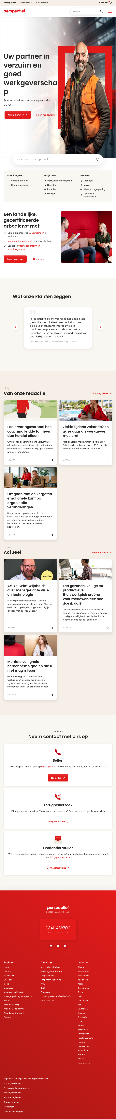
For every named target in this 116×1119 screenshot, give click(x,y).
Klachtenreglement (13, 1097)
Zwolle (81, 1058)
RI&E (43, 988)
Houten (81, 1042)
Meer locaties (84, 1063)
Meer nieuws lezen (102, 552)
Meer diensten (47, 1000)
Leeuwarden (83, 1046)
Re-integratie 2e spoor (52, 971)
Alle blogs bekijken (102, 393)
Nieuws (7, 1000)
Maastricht (83, 1050)
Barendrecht (84, 988)
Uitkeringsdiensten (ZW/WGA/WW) (57, 996)
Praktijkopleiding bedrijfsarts (18, 996)
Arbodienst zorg (11, 1004)
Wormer (81, 1054)
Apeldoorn (83, 979)
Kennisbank (9, 975)
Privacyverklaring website (16, 1088)
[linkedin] (51, 946)
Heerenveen (83, 1033)
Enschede (82, 1017)
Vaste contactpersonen (20, 241)
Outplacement (47, 975)
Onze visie (38, 259)
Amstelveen (83, 975)
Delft (80, 996)
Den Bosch (83, 1000)
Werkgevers (10, 2)
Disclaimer (9, 1106)
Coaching (45, 992)
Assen (80, 984)
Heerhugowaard (85, 1038)
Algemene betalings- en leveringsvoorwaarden (26, 1078)
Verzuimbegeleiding (50, 967)
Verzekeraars (41, 2)
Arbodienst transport (14, 1013)
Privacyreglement (12, 1092)
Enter (80, 1021)
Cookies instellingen (13, 1111)
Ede (79, 1004)
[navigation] (14, 11)
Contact (7, 1017)
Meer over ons (15, 259)
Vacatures (8, 988)
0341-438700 (48, 766)
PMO (43, 984)
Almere (81, 967)
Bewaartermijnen (12, 1102)
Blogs (6, 984)
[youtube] (58, 946)
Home (6, 967)
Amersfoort (83, 971)
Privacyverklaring (12, 1083)
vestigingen (36, 232)
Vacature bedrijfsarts (14, 992)
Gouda (81, 1025)
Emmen (81, 1013)
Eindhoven (83, 1008)
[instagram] (65, 946)
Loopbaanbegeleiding (51, 979)
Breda (80, 992)
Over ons (8, 979)
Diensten (8, 971)
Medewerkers (26, 2)
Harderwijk (83, 1029)
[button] (110, 11)
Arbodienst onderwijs (14, 1008)
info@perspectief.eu (60, 857)
